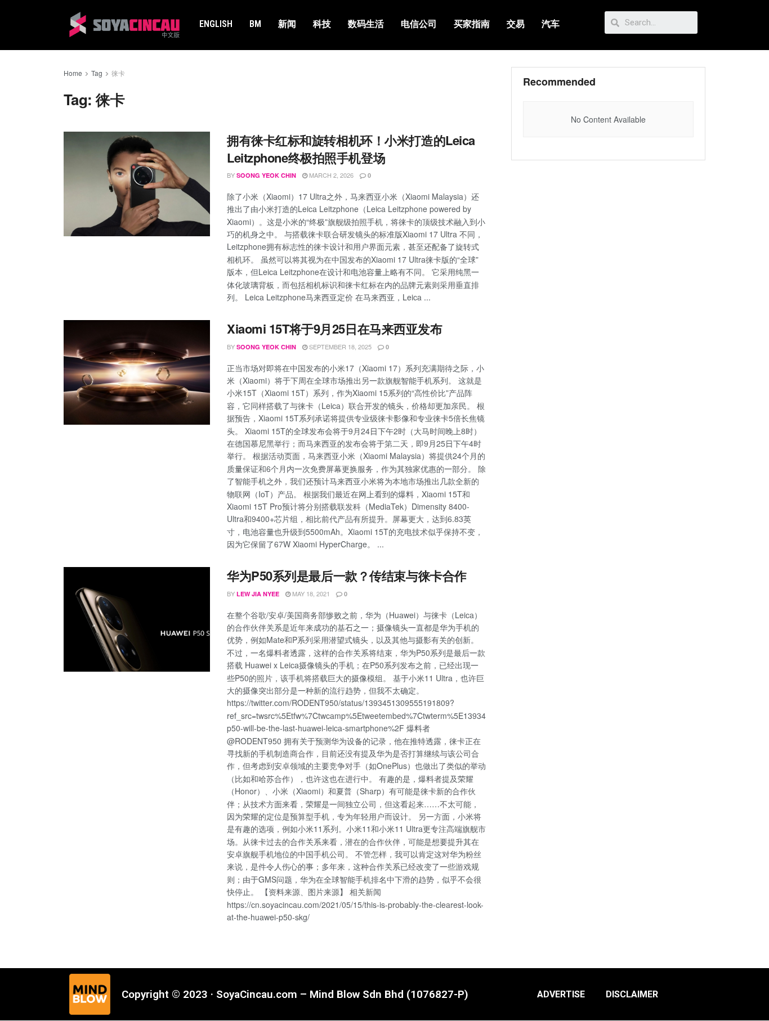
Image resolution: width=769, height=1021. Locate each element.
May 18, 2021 (310, 593)
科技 (322, 24)
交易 (516, 24)
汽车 (551, 24)
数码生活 (366, 24)
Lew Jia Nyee (257, 594)
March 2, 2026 (330, 174)
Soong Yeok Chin (266, 175)
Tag (96, 73)
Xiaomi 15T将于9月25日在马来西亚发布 (334, 329)
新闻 (287, 24)
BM (255, 24)
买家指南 (472, 24)
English (216, 24)
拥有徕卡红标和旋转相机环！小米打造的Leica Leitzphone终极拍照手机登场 (351, 149)
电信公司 (419, 24)
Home (73, 73)
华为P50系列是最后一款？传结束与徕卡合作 (347, 575)
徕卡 (118, 73)
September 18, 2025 (339, 346)
